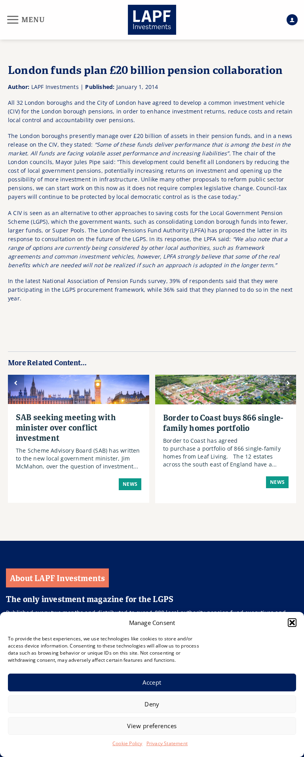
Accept (152, 682)
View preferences (152, 726)
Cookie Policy (127, 743)
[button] (292, 623)
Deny (152, 704)
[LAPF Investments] (152, 20)
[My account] (292, 20)
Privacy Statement (167, 743)
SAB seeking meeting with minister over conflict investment (66, 427)
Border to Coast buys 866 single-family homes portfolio (223, 422)
